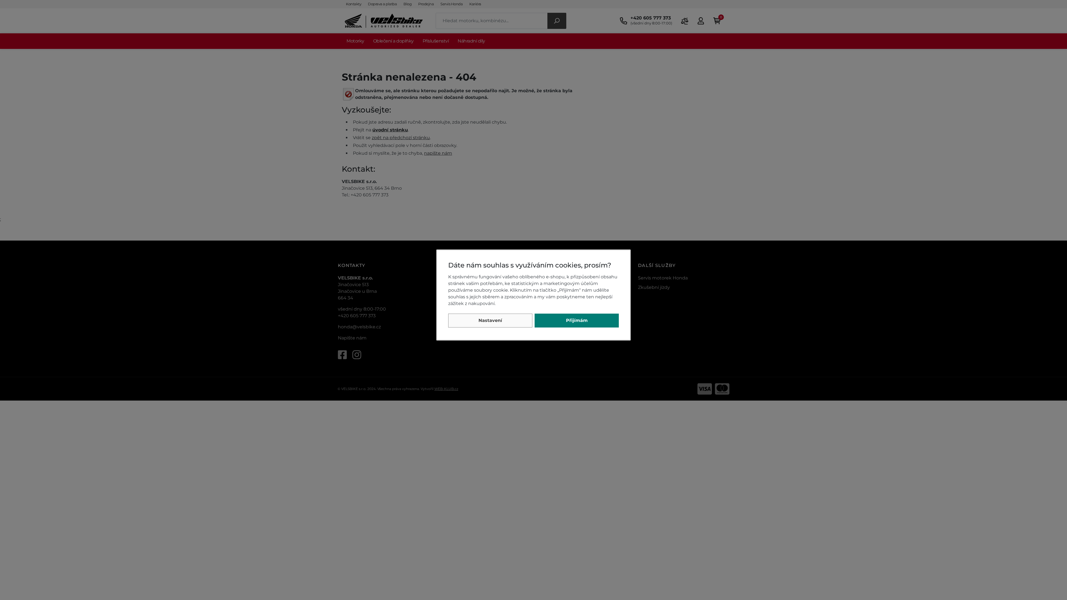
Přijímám (577, 320)
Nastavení (490, 320)
